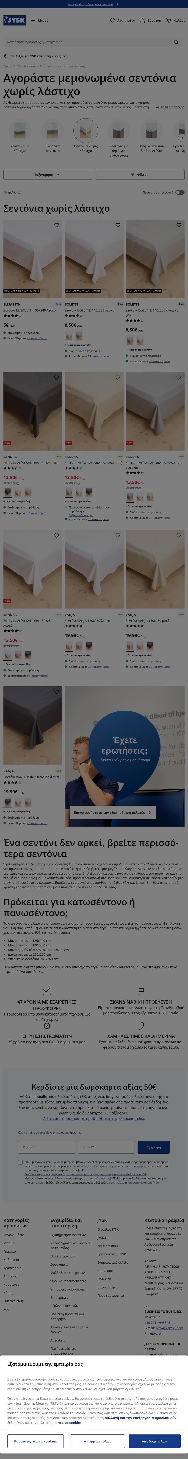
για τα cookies (69, 1422)
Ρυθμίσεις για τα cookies (35, 1441)
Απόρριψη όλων (97, 1441)
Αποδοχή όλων (154, 1441)
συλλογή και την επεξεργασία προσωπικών (140, 1418)
